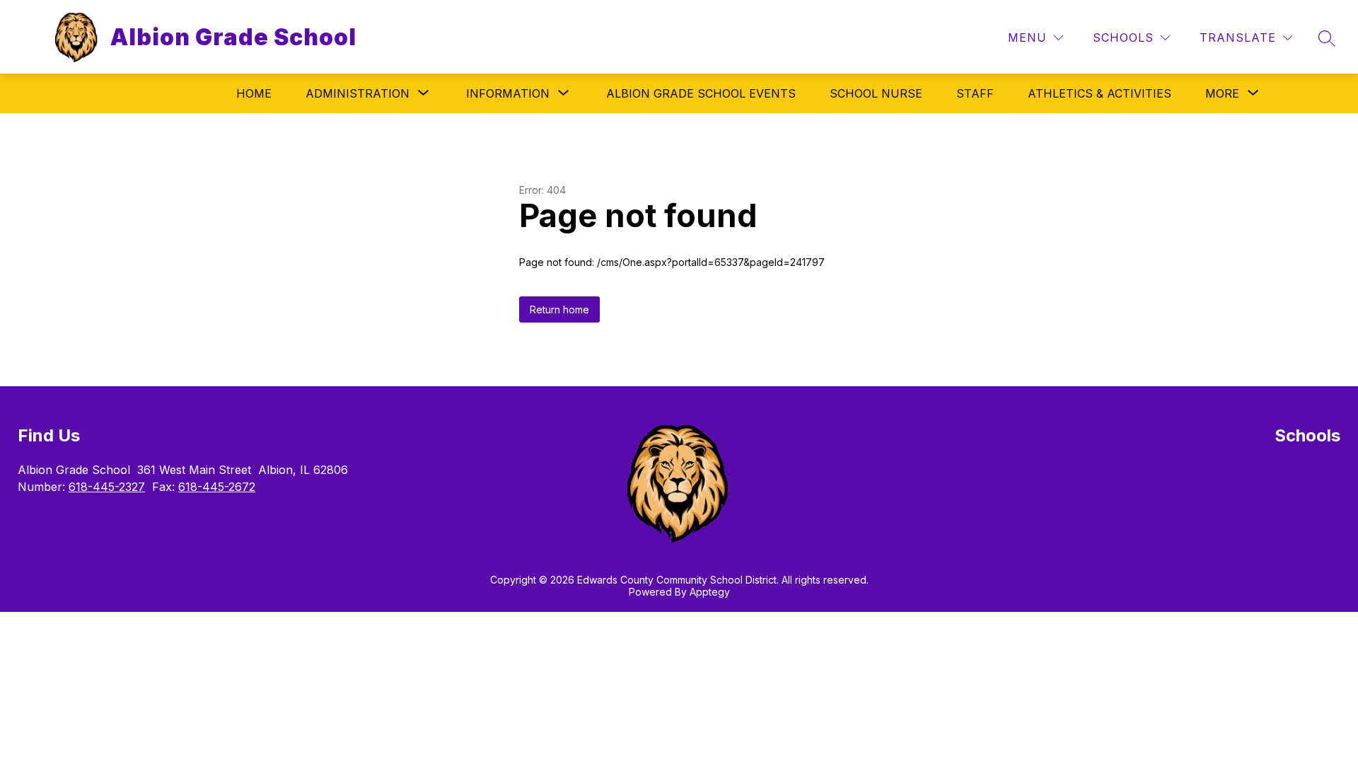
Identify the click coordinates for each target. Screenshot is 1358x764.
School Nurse (876, 93)
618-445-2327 (107, 487)
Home (254, 93)
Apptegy (710, 592)
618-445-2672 (216, 487)
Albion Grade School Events (701, 93)
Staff (975, 93)
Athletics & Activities (1099, 93)
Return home (559, 309)
